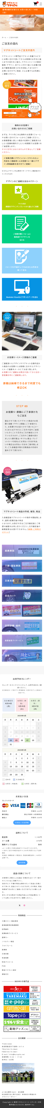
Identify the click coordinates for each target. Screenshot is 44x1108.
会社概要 (21, 1092)
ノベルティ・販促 (8, 941)
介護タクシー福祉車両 (10, 921)
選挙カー (5, 937)
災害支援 (5, 954)
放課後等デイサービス (10, 933)
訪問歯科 (5, 929)
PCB (4, 966)
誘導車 (4, 950)
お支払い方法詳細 (22, 822)
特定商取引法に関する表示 (11, 1094)
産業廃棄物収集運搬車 (10, 925)
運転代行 (5, 974)
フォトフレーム (7, 946)
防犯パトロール (7, 962)
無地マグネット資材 (9, 970)
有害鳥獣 (5, 958)
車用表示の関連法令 (29, 1094)
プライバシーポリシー (9, 1097)
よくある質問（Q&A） (9, 1092)
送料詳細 (22, 863)
